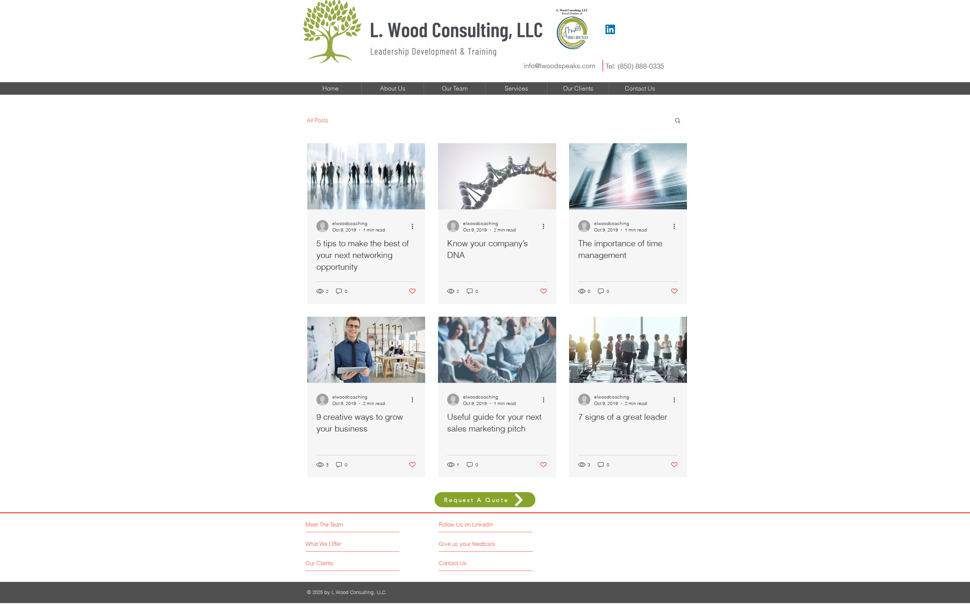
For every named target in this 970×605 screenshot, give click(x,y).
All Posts (318, 120)
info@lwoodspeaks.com (559, 65)
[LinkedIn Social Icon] (610, 29)
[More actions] (414, 226)
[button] (677, 121)
